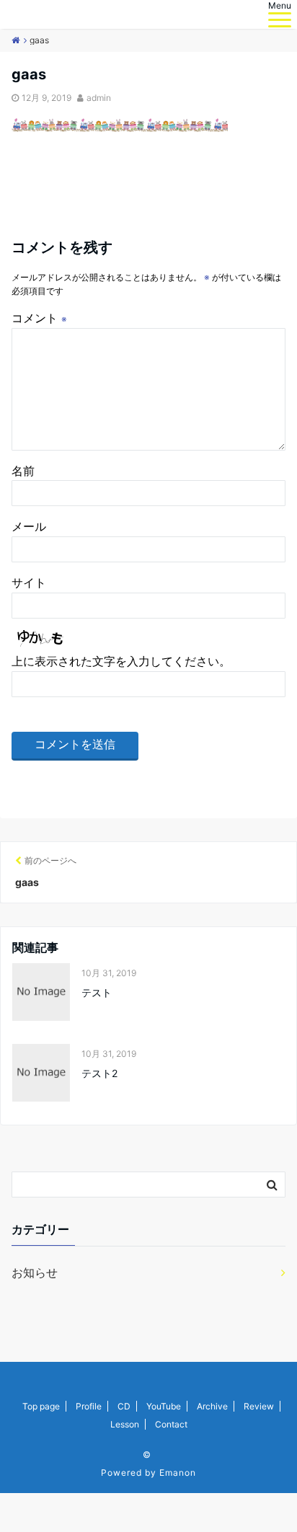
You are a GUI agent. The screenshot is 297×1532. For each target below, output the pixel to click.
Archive (212, 1406)
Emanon (177, 1472)
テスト (96, 992)
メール (29, 526)
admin (99, 97)
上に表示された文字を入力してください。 (121, 661)
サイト (29, 582)
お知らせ (35, 1272)
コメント (39, 318)
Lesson (124, 1424)
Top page (41, 1406)
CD (124, 1406)
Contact (171, 1424)
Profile (89, 1406)
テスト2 (99, 1073)
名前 (23, 471)
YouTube (163, 1406)
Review (259, 1406)
